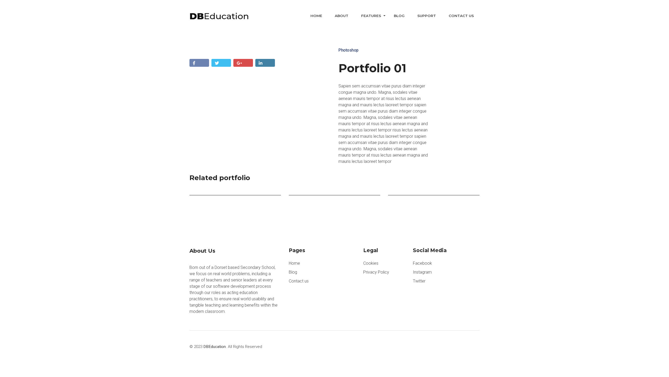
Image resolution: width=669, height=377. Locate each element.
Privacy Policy (376, 272)
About (341, 16)
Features (371, 16)
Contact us (461, 16)
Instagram (422, 272)
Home (316, 16)
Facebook (422, 263)
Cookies (370, 263)
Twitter (419, 281)
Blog (399, 16)
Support (426, 16)
